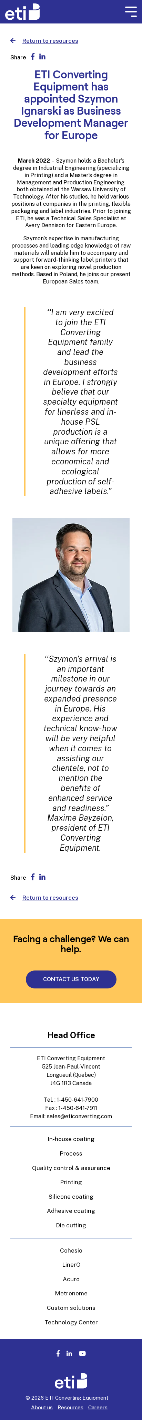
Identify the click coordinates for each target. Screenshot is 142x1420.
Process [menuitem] (71, 1153)
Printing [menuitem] (71, 1182)
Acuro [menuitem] (71, 1279)
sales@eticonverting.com (79, 1116)
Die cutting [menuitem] (71, 1225)
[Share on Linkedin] (42, 57)
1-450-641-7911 (78, 1108)
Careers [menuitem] (98, 1407)
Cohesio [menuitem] (71, 1250)
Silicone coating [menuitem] (71, 1196)
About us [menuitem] (42, 1407)
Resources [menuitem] (70, 1407)
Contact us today (71, 979)
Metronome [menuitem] (71, 1293)
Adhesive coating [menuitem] (71, 1210)
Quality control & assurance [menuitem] (71, 1168)
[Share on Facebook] (32, 57)
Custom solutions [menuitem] (71, 1307)
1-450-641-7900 (77, 1100)
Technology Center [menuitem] (71, 1322)
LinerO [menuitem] (71, 1264)
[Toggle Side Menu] (131, 12)
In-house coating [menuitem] (71, 1139)
